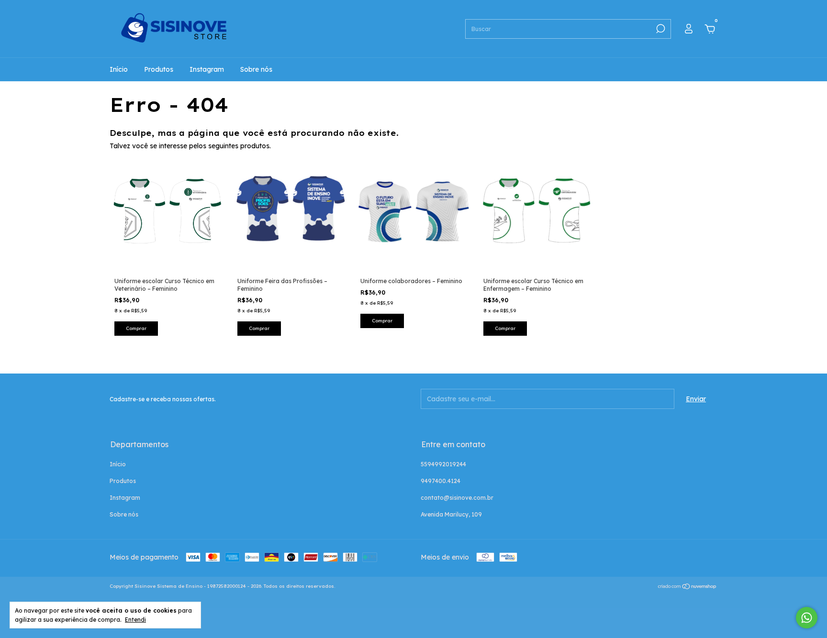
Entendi (135, 619)
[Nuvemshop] (687, 587)
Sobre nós (256, 69)
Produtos (158, 69)
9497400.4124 (440, 480)
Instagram (207, 69)
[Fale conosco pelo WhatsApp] (806, 617)
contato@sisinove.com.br (457, 497)
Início (119, 69)
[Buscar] (660, 28)
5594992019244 (443, 464)
